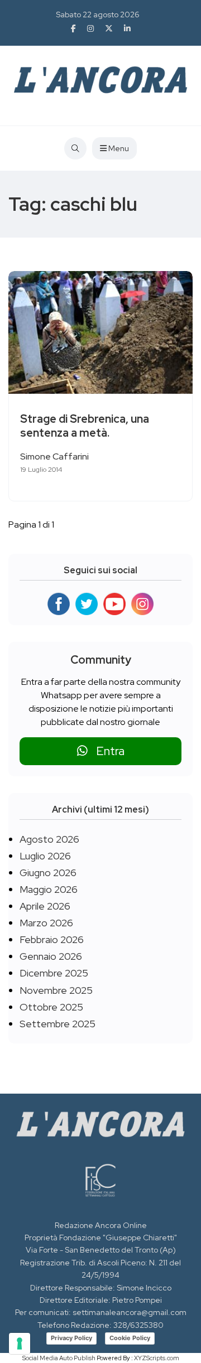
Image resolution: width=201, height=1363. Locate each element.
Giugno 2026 (48, 872)
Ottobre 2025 (51, 1006)
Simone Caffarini (54, 456)
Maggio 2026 (49, 889)
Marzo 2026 (46, 922)
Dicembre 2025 (54, 972)
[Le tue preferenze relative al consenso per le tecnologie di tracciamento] (19, 1343)
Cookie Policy (129, 1338)
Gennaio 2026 (51, 956)
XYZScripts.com (156, 1358)
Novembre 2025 (56, 990)
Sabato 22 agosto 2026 (98, 14)
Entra (106, 751)
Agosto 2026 (49, 839)
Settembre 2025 (57, 1023)
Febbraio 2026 (52, 939)
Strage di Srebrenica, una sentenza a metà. (84, 426)
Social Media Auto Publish (58, 1358)
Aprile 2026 (45, 906)
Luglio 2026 (45, 855)
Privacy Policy (71, 1338)
